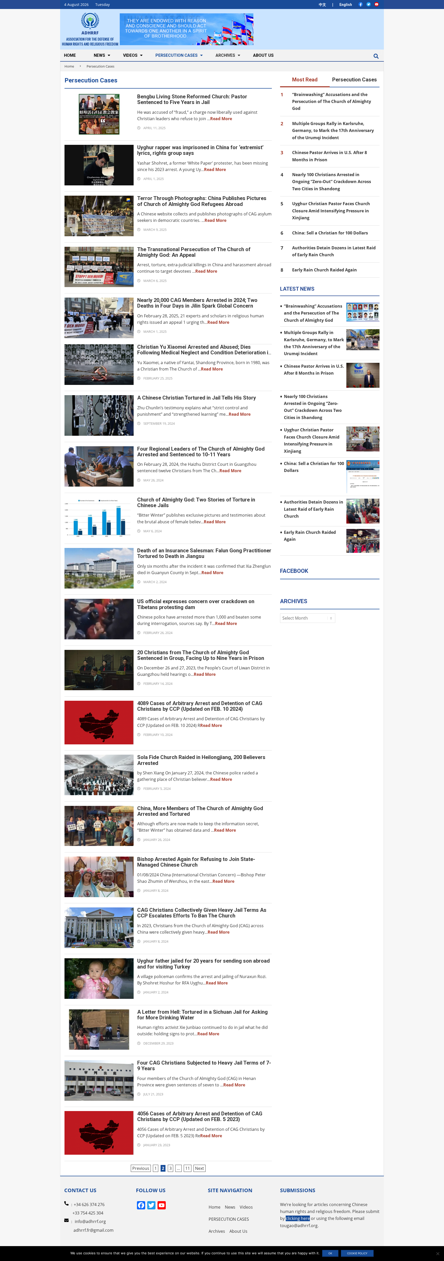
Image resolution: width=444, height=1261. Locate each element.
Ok (330, 1253)
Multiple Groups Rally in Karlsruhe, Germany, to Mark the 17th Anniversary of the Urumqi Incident (333, 130)
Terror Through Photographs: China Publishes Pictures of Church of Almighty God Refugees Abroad (201, 201)
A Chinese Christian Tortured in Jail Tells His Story (196, 398)
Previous (140, 1168)
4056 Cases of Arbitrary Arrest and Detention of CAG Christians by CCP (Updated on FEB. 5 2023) (199, 1116)
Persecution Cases (354, 80)
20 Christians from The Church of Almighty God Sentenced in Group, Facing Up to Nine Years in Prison (200, 655)
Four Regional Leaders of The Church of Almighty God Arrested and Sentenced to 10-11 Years (201, 452)
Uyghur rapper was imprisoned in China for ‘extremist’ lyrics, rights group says (200, 150)
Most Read (305, 80)
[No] (437, 1253)
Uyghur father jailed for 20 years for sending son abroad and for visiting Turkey (203, 964)
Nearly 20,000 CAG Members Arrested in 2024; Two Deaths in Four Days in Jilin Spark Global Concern (197, 303)
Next (199, 1168)
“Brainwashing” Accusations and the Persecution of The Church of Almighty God (331, 101)
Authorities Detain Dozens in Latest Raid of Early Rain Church (313, 509)
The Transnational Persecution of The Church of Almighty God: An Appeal (194, 252)
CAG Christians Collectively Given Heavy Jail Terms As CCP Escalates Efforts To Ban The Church (201, 913)
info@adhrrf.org (90, 1221)
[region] (186, 29)
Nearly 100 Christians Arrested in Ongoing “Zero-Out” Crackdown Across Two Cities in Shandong (331, 182)
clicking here (298, 1218)
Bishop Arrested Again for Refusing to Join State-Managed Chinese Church (196, 862)
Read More (221, 118)
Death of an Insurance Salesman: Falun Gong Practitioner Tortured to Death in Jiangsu (204, 553)
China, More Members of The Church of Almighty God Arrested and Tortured (200, 811)
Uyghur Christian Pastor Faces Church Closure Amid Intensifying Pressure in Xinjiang (331, 211)
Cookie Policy (357, 1253)
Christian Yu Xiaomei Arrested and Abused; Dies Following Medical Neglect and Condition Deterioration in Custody (204, 353)
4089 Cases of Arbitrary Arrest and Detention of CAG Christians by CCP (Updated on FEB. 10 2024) (199, 706)
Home (69, 66)
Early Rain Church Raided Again (324, 270)
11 (187, 1168)
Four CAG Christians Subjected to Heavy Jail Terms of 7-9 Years (204, 1066)
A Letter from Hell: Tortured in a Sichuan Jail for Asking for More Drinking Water (202, 1015)
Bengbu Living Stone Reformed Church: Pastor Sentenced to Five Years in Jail (192, 99)
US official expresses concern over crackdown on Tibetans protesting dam (195, 604)
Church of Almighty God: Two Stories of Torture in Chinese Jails (196, 502)
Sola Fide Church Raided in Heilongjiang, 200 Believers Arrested (201, 760)
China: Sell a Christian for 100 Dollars (330, 233)
